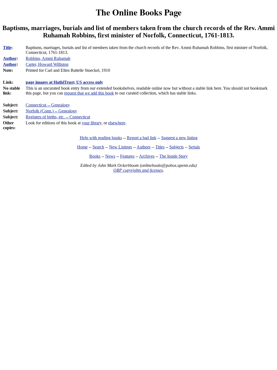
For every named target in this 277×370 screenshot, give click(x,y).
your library (91, 123)
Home (82, 147)
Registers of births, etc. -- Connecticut (58, 117)
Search (98, 147)
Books (94, 156)
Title (7, 47)
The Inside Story (173, 156)
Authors (143, 147)
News (110, 156)
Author (10, 58)
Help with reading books (101, 137)
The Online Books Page (139, 12)
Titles (159, 147)
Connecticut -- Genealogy (48, 105)
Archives (146, 156)
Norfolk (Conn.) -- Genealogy (51, 111)
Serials (194, 147)
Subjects (176, 147)
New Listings (120, 147)
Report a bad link (141, 137)
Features (127, 156)
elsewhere (116, 123)
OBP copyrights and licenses (138, 170)
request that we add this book (89, 93)
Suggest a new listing (179, 137)
